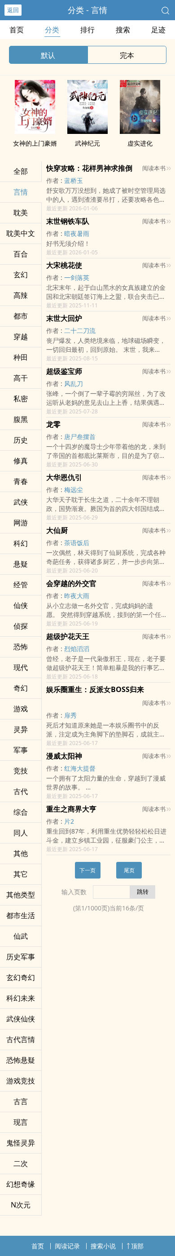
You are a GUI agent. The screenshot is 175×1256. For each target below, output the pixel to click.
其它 (20, 874)
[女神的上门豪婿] (35, 131)
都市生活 (20, 915)
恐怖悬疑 (20, 1060)
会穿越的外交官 (71, 583)
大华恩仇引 (64, 477)
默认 (48, 55)
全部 (20, 171)
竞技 (20, 771)
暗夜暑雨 (76, 233)
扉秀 (70, 715)
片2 (69, 821)
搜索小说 (103, 1246)
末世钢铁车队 (67, 221)
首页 (16, 30)
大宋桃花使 (64, 265)
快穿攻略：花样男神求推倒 (89, 168)
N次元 (21, 1205)
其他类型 (20, 895)
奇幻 (20, 688)
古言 (20, 1101)
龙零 (53, 424)
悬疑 (20, 564)
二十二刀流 (80, 330)
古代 (20, 791)
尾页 (129, 870)
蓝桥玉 (73, 180)
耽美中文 (20, 233)
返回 (13, 10)
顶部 (137, 1246)
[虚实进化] (140, 131)
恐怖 (20, 647)
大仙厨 (57, 530)
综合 (20, 812)
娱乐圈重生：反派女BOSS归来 (95, 689)
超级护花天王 (67, 636)
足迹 (158, 30)
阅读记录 (67, 1246)
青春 (20, 481)
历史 (20, 440)
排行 (87, 30)
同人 (20, 833)
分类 (52, 30)
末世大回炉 (64, 318)
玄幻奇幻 (20, 977)
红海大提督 (80, 768)
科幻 (20, 543)
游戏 (20, 709)
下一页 (87, 870)
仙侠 (20, 605)
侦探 (20, 626)
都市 (20, 316)
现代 (20, 667)
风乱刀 (73, 383)
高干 (20, 378)
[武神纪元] (87, 131)
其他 (20, 853)
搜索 (123, 30)
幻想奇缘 (20, 1184)
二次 (20, 1163)
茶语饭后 (76, 542)
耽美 (20, 212)
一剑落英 (76, 277)
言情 (20, 192)
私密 (20, 399)
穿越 (20, 337)
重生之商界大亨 (71, 809)
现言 (20, 1122)
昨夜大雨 (76, 595)
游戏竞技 (20, 1081)
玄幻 (20, 275)
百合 (20, 254)
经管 (20, 585)
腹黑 (20, 419)
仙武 (20, 936)
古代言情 (20, 1039)
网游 (20, 523)
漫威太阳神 (64, 756)
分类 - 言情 (87, 9)
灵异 (20, 729)
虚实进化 (140, 143)
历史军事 (20, 957)
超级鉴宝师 (64, 371)
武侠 (20, 502)
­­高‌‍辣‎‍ (20, 295)
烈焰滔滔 (76, 648)
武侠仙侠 (20, 1019)
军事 (20, 750)
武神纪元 (87, 143)
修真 (20, 461)
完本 (127, 55)
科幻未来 (20, 998)
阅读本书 (154, 168)
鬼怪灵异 (20, 1143)
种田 (20, 357)
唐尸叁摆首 (80, 436)
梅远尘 (73, 489)
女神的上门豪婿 (35, 143)
